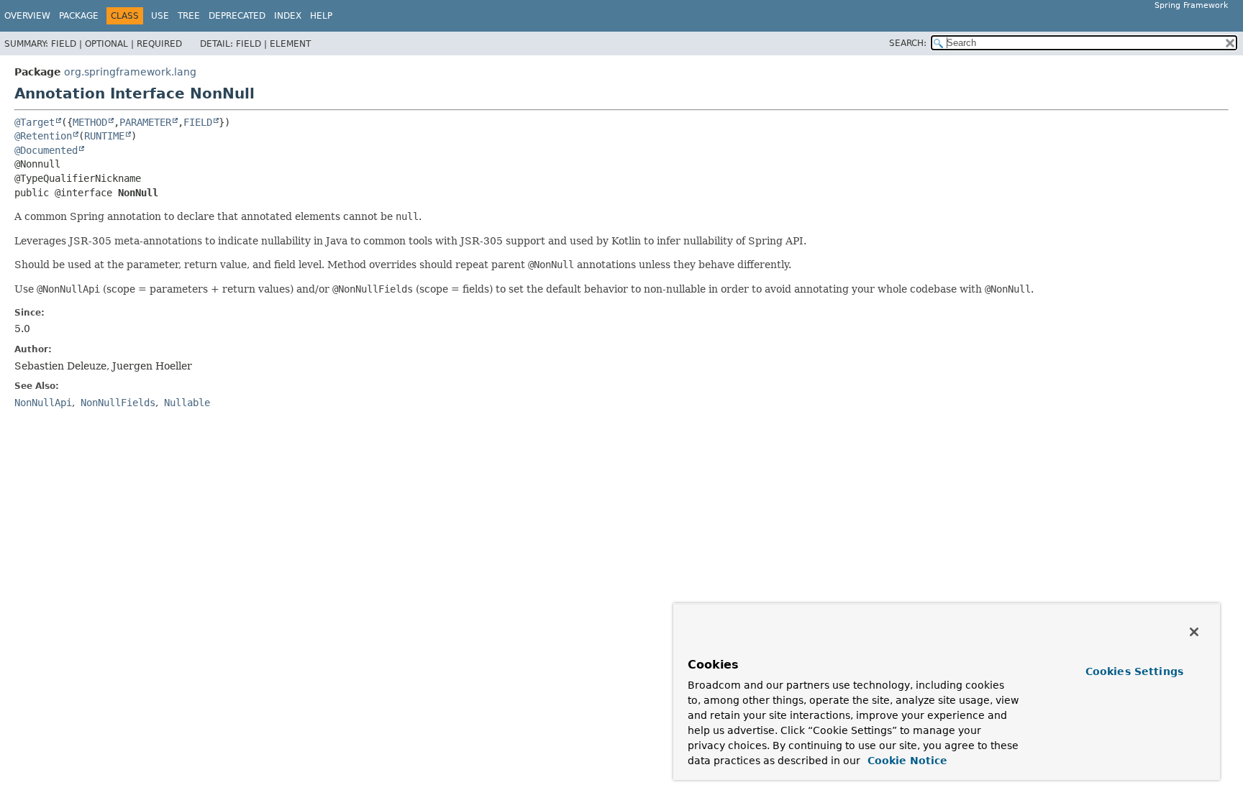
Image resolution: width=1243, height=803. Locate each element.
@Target (34, 122)
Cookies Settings (1134, 671)
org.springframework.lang (130, 72)
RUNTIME (104, 136)
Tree (189, 16)
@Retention (43, 136)
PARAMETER (145, 122)
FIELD (197, 122)
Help (321, 16)
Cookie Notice (905, 760)
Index (287, 16)
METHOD (90, 122)
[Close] (1194, 632)
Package (79, 16)
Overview (27, 16)
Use (160, 16)
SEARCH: (907, 43)
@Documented (46, 150)
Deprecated (237, 16)
